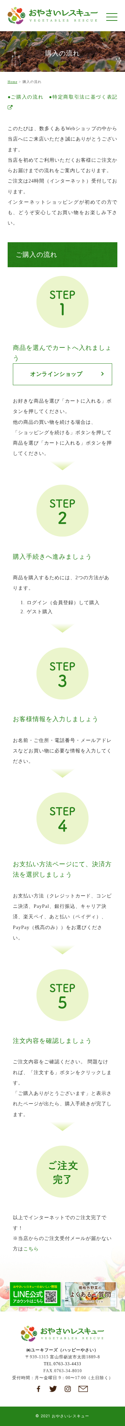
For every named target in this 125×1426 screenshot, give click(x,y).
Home (12, 82)
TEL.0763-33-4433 (62, 1364)
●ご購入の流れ (26, 97)
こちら (31, 1248)
